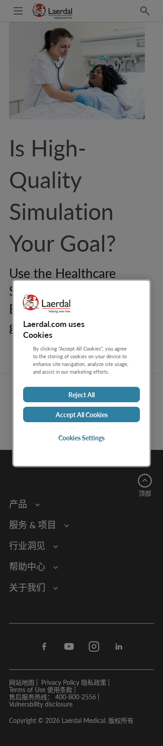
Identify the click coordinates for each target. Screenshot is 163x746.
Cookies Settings (81, 437)
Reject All (81, 394)
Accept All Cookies (82, 414)
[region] (81, 373)
